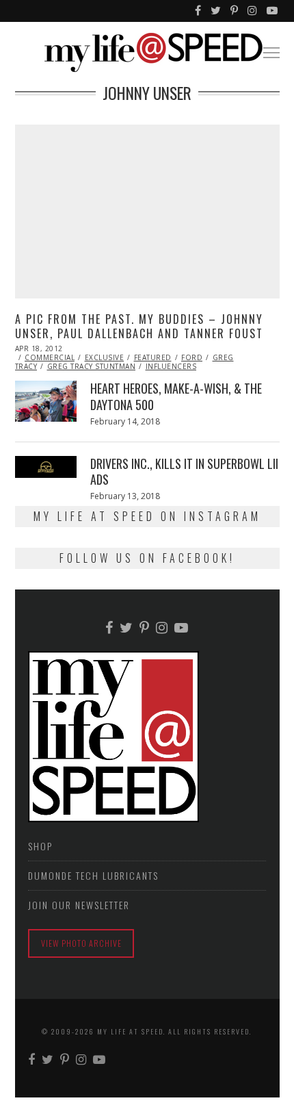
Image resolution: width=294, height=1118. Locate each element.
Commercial (50, 357)
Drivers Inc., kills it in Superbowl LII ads (184, 471)
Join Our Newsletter (79, 905)
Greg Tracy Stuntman (91, 366)
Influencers (171, 366)
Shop (40, 846)
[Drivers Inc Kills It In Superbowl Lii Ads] (46, 467)
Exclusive (104, 357)
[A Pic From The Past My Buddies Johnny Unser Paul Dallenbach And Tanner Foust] (147, 211)
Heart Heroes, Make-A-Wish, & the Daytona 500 (176, 396)
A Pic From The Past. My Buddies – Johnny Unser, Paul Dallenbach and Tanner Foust (139, 326)
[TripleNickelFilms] (273, 11)
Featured (153, 357)
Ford (191, 357)
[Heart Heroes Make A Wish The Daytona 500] (46, 401)
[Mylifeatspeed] (198, 11)
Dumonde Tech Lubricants (93, 875)
